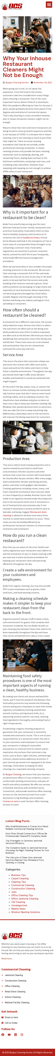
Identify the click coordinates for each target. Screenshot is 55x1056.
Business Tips (18, 875)
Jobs (13, 891)
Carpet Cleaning (20, 878)
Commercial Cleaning (22, 885)
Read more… (7, 958)
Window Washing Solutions (25, 912)
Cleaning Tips (18, 881)
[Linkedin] (15, 1034)
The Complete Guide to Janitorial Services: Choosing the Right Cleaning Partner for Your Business (27, 850)
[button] (49, 4)
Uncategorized (19, 905)
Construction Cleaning (23, 888)
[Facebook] (2, 1034)
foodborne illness (31, 237)
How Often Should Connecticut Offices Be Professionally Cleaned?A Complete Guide (26, 835)
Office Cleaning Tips (22, 895)
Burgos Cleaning (13, 774)
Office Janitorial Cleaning (24, 898)
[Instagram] (21, 1034)
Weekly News (18, 908)
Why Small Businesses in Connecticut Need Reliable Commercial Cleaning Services (27, 827)
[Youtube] (9, 1034)
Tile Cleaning (18, 902)
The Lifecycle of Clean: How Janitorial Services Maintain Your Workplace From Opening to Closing (25, 860)
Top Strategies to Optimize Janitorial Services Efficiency (24, 842)
